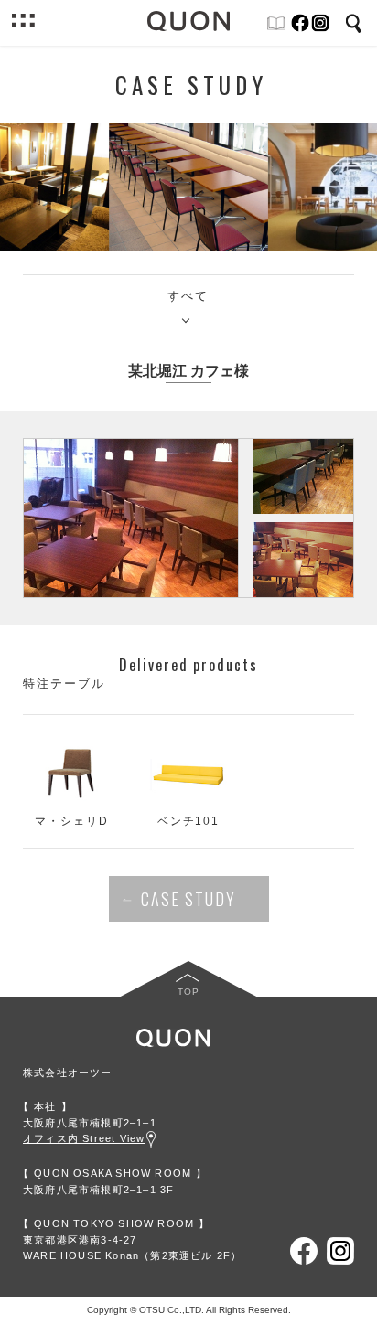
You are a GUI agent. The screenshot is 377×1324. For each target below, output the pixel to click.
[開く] (23, 23)
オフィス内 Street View (84, 1138)
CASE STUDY (189, 899)
